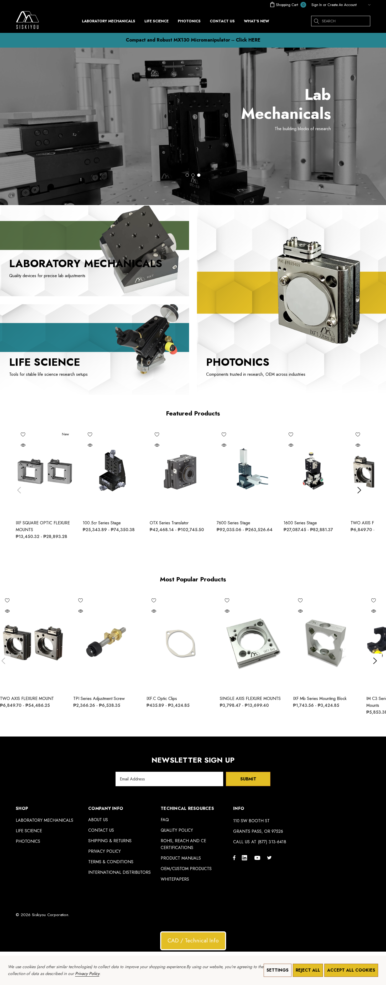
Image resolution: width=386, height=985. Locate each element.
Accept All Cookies (351, 970)
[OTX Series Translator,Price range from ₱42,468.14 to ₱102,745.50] (179, 471)
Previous (19, 490)
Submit (248, 779)
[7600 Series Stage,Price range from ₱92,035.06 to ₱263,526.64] (246, 471)
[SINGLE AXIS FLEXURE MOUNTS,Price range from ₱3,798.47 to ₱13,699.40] (252, 642)
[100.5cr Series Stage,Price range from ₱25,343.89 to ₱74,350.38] (112, 471)
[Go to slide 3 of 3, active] (198, 175)
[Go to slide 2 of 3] (193, 175)
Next (359, 490)
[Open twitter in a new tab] (270, 857)
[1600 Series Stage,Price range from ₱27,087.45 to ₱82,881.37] (313, 471)
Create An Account (342, 4)
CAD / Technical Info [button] (193, 941)
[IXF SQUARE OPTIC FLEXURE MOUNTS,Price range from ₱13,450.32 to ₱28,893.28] (45, 471)
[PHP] (364, 4)
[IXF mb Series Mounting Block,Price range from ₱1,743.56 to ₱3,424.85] (325, 642)
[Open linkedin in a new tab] (245, 857)
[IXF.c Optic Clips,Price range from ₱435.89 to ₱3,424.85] (179, 642)
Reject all (308, 970)
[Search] (316, 21)
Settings (278, 970)
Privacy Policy (87, 974)
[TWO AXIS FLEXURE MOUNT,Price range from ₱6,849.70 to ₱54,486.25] (32, 642)
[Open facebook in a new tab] (234, 857)
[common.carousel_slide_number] (193, 126)
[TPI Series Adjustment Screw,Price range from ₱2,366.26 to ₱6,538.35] (106, 642)
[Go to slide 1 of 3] (187, 175)
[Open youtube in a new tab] (258, 857)
